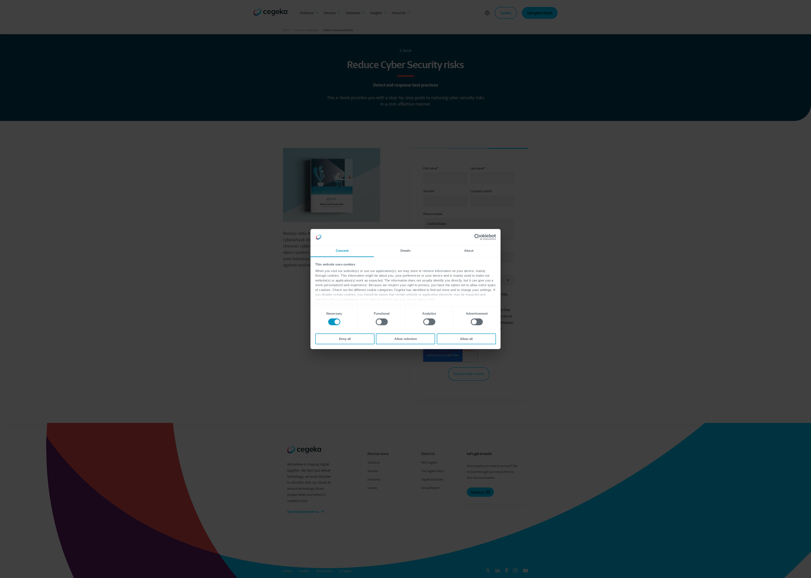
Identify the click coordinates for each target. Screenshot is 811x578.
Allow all (466, 339)
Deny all (345, 339)
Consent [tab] (342, 251)
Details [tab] (405, 251)
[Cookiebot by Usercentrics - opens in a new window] (477, 237)
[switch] (382, 321)
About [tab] (469, 251)
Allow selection (405, 339)
